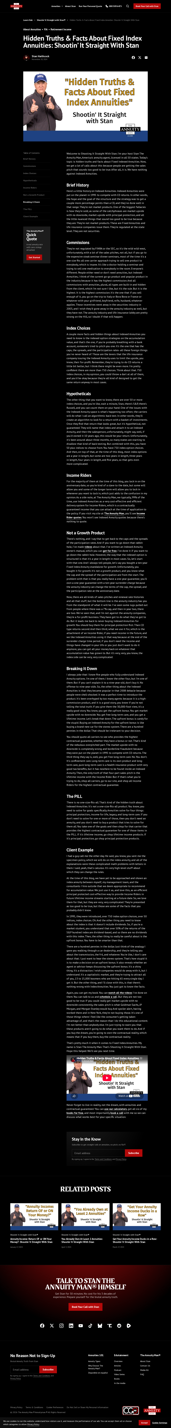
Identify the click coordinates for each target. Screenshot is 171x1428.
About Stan (70, 6)
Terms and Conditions (103, 1159)
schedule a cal (108, 996)
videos (88, 547)
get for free (110, 551)
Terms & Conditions (34, 1407)
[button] (56, 6)
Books (117, 1378)
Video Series (119, 1374)
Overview (118, 1361)
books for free (75, 1113)
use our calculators (115, 1109)
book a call (116, 1113)
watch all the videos (120, 992)
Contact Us (145, 1365)
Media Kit (144, 1370)
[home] (16, 6)
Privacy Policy (121, 1159)
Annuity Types (94, 1361)
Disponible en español (98, 1372)
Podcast (117, 1370)
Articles (117, 1365)
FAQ (142, 1374)
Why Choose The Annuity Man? (95, 1367)
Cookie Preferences (54, 1407)
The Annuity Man (114, 513)
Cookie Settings (159, 1422)
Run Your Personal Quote (90, 6)
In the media (119, 1383)
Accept (144, 1422)
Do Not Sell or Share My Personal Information (87, 1407)
